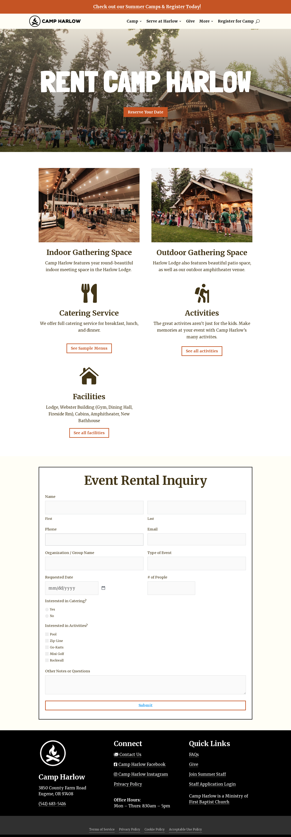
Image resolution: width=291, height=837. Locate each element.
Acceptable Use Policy (185, 829)
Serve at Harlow (162, 21)
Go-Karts (57, 647)
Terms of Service (102, 829)
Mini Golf (57, 654)
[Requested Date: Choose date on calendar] (103, 588)
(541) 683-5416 (52, 803)
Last (150, 519)
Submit (146, 705)
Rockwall (57, 660)
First (48, 519)
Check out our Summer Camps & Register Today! (147, 6)
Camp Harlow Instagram (142, 774)
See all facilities (89, 432)
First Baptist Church (209, 801)
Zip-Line (56, 641)
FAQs (194, 754)
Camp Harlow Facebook (141, 764)
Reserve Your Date (145, 112)
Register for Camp (236, 21)
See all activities (202, 351)
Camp (132, 21)
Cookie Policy (155, 829)
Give (190, 21)
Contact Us (129, 754)
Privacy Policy (128, 784)
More (204, 21)
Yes (52, 609)
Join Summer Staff (207, 774)
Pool (53, 634)
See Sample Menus (89, 348)
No (52, 616)
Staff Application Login (212, 784)
